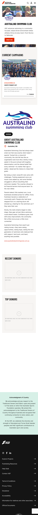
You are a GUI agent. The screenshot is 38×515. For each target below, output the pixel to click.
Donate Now (9, 40)
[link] (19, 78)
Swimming (8, 134)
